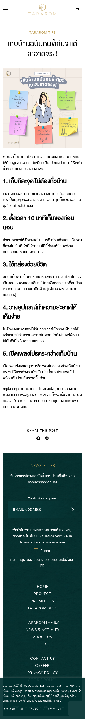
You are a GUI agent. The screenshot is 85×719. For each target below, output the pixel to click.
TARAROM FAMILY (42, 623)
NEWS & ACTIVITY (43, 630)
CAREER (42, 666)
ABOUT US (42, 637)
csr (42, 644)
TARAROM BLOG (42, 608)
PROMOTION (43, 601)
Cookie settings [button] (21, 709)
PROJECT (42, 594)
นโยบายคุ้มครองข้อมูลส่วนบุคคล (34, 700)
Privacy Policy (42, 673)
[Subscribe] (69, 509)
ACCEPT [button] (54, 709)
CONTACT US (42, 659)
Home (42, 587)
